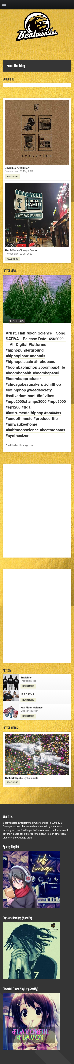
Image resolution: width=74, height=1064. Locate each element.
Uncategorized (26, 445)
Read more (12, 176)
